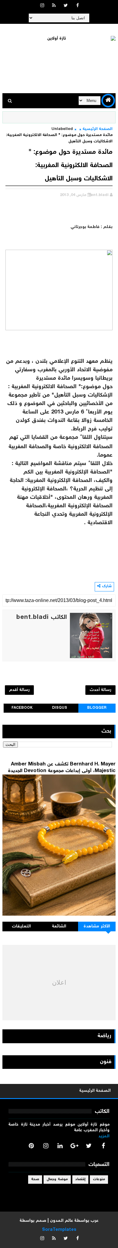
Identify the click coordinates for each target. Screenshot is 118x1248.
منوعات (99, 1179)
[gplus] (74, 1145)
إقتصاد (80, 1179)
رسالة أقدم (19, 690)
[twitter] (65, 6)
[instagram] (42, 6)
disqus (59, 708)
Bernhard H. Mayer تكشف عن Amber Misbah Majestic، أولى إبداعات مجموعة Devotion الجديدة (62, 768)
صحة (35, 1179)
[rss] (53, 6)
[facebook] (77, 6)
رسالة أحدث (100, 690)
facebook (22, 708)
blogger (97, 708)
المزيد (104, 1136)
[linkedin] (60, 1145)
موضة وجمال (57, 1179)
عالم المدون (61, 1221)
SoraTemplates (59, 1230)
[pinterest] (31, 1145)
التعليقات (21, 926)
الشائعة (59, 926)
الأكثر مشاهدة (97, 926)
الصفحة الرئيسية (98, 129)
